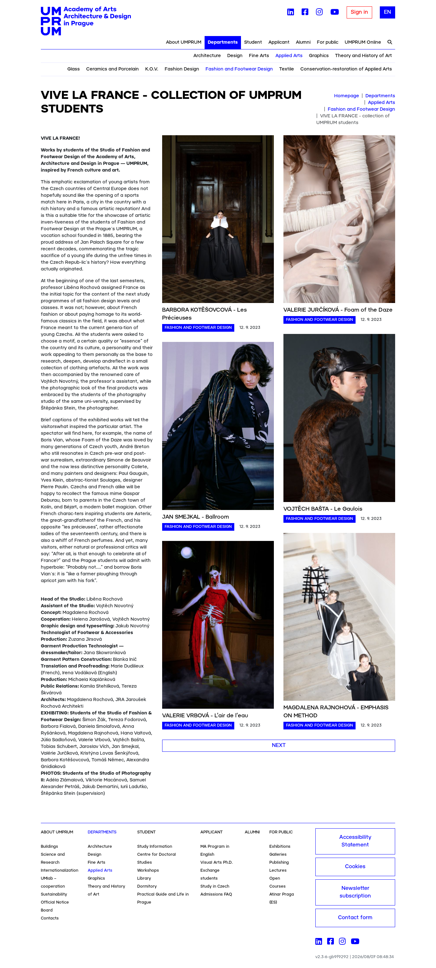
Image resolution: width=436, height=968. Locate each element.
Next (279, 745)
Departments (223, 42)
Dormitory (147, 886)
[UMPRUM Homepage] (86, 21)
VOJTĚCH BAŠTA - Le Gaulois (322, 509)
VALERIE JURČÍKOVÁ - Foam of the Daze (338, 310)
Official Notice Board (55, 906)
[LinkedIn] (290, 13)
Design (235, 56)
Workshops (148, 870)
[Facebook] (305, 13)
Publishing (279, 862)
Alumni (303, 42)
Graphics (319, 56)
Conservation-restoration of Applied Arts (346, 69)
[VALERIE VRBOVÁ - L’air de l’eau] (218, 626)
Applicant (278, 42)
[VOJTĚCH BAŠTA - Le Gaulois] (339, 419)
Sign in (359, 12)
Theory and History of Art (363, 56)
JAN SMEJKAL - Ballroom (195, 517)
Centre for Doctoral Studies (156, 858)
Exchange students (210, 874)
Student (253, 42)
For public (327, 42)
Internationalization (59, 870)
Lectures (278, 870)
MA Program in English (214, 850)
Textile (286, 69)
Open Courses (277, 882)
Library (144, 878)
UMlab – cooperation (53, 882)
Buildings (49, 846)
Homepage (346, 96)
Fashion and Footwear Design (239, 69)
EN (387, 12)
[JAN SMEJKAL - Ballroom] (218, 427)
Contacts (50, 918)
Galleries (278, 854)
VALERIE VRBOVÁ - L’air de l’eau (205, 715)
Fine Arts (259, 56)
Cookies (355, 866)
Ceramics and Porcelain (112, 69)
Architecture (207, 56)
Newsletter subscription (355, 892)
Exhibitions (279, 846)
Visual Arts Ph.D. (216, 862)
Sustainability (54, 894)
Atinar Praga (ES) (281, 898)
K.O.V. (151, 69)
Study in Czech (214, 886)
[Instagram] (319, 13)
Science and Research (53, 858)
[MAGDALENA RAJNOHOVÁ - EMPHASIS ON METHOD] (339, 618)
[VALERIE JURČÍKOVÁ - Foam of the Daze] (339, 220)
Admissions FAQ (216, 894)
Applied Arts (289, 56)
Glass (73, 69)
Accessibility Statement (355, 841)
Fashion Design (182, 69)
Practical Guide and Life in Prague (163, 898)
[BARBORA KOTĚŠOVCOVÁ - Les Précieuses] (218, 220)
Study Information (154, 846)
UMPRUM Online (363, 42)
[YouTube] (334, 13)
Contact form (355, 917)
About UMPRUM (183, 42)
